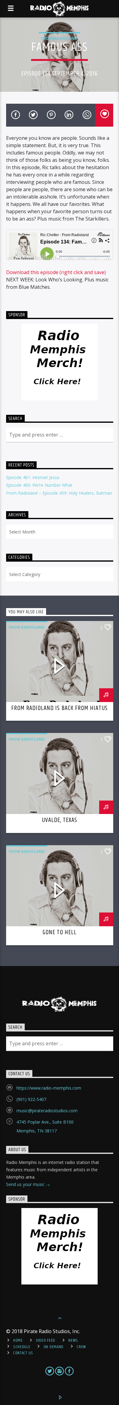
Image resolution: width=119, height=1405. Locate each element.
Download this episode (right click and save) (56, 272)
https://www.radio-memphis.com (48, 1088)
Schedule (22, 1347)
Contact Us (23, 1353)
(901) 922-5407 (31, 1099)
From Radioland (59, 38)
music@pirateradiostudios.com (47, 1110)
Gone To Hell (59, 932)
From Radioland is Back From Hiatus (59, 708)
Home (18, 1340)
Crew (81, 1347)
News (73, 1340)
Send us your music (26, 1184)
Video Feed (45, 1340)
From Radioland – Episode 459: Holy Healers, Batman (59, 493)
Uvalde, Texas (60, 820)
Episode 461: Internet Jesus (33, 477)
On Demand (53, 1347)
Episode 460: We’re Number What (39, 485)
